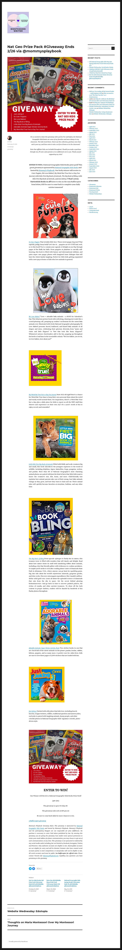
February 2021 (93, 162)
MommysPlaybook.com (51, 856)
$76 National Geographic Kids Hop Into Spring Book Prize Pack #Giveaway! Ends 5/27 (101, 63)
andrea (9, 141)
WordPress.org (93, 212)
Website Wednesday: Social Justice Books (101, 67)
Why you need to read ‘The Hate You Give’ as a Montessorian (101, 95)
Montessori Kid (93, 188)
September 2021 (94, 149)
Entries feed (93, 208)
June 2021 (92, 155)
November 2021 (93, 145)
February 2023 (93, 128)
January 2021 (93, 164)
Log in (91, 206)
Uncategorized (93, 192)
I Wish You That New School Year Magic (100, 73)
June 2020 (92, 171)
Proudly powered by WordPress (18, 941)
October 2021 (93, 147)
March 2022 (92, 140)
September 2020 (94, 166)
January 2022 (93, 143)
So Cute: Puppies (34, 242)
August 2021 (92, 151)
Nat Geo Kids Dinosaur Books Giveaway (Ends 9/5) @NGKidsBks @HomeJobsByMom (100, 76)
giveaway (10, 149)
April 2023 (92, 126)
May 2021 (92, 156)
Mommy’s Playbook (46, 170)
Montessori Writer (94, 190)
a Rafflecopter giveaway (37, 821)
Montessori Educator (95, 186)
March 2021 (92, 160)
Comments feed (94, 210)
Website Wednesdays (95, 194)
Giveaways (10, 146)
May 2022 (92, 136)
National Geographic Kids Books (66, 168)
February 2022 (93, 141)
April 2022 (92, 138)
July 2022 (92, 134)
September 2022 (94, 130)
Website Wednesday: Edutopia (103, 114)
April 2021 (92, 158)
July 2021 (91, 153)
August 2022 (93, 132)
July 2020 (92, 170)
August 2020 (93, 168)
